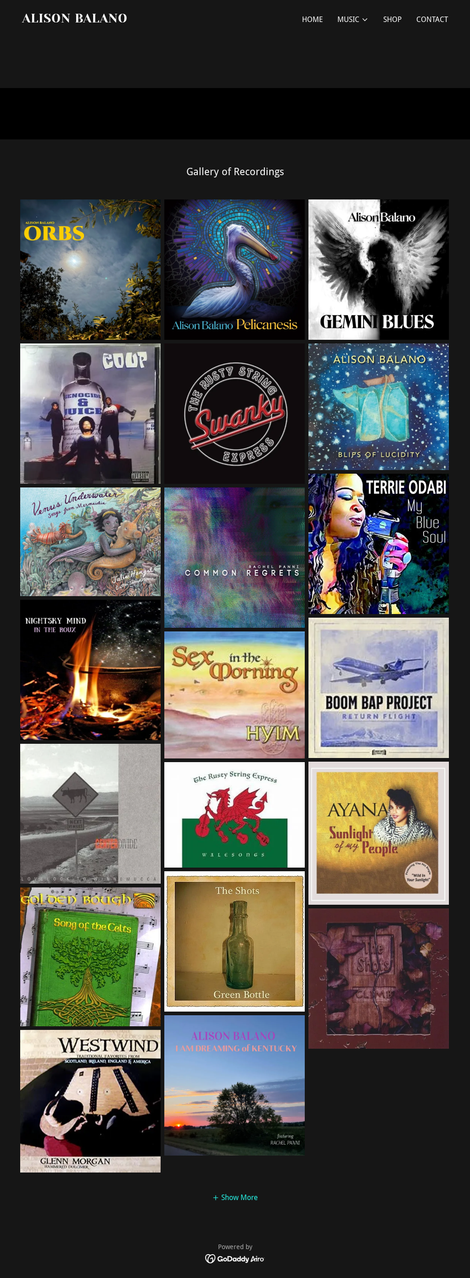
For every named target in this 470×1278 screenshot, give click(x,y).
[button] (353, 19)
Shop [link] (392, 19)
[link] (125, 20)
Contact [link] (432, 19)
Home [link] (312, 19)
